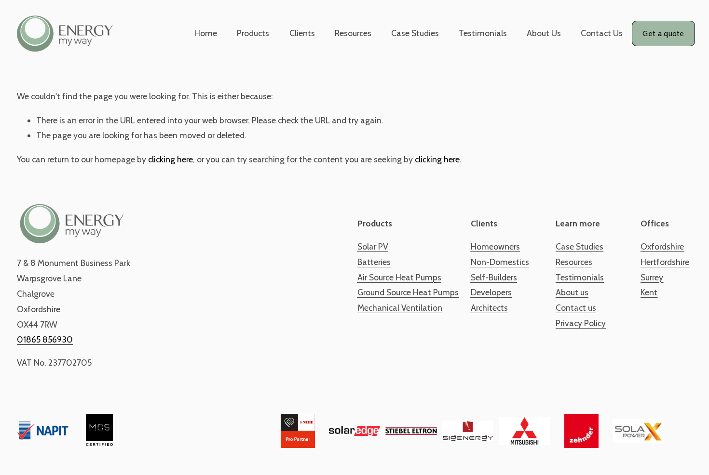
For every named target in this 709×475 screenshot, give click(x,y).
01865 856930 (45, 339)
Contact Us (602, 33)
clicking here (170, 159)
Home (205, 33)
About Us (544, 33)
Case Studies (415, 33)
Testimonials (483, 33)
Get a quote (663, 33)
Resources (353, 33)
